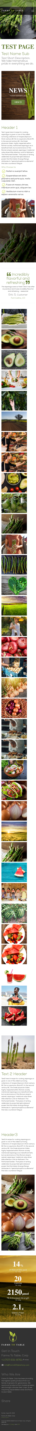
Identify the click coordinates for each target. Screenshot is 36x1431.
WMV (18, 1424)
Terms (7, 1417)
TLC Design (12, 1424)
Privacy (3, 1417)
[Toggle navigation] (32, 11)
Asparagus (11, 257)
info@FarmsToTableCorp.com (16, 1365)
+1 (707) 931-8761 (11, 1359)
